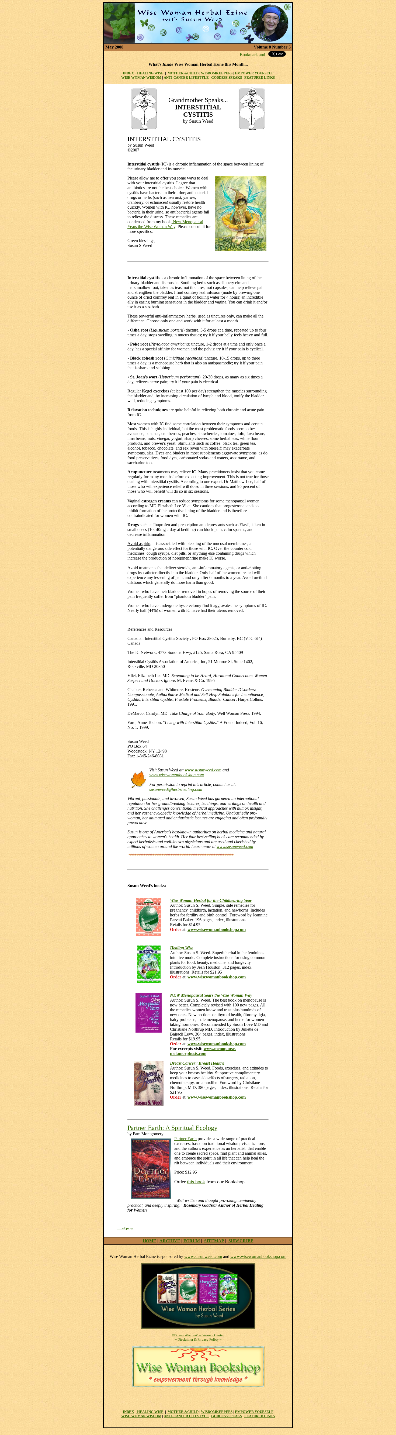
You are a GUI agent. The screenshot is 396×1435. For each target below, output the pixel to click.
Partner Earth (185, 1138)
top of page (125, 1228)
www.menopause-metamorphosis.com (203, 1051)
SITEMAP (214, 1241)
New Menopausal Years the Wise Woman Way (165, 224)
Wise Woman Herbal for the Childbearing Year (211, 900)
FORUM (191, 1241)
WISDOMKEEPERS (216, 73)
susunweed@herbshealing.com (175, 789)
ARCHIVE (169, 1241)
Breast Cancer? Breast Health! (197, 1063)
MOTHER (175, 73)
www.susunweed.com (203, 770)
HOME (149, 1241)
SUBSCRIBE (240, 1241)
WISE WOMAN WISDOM (141, 77)
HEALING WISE (150, 73)
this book (196, 1181)
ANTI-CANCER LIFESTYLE (186, 77)
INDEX (128, 73)
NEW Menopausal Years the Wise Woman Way (211, 995)
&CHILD (191, 73)
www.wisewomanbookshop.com (176, 774)
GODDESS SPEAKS (226, 77)
